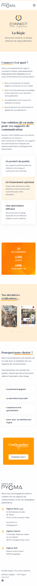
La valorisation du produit (17, 398)
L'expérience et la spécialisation (13, 409)
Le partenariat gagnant (16, 389)
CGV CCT (5, 577)
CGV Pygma (21, 574)
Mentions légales (8, 574)
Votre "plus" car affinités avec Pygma (18, 421)
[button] (32, 316)
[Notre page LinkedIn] (3, 580)
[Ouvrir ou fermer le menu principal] (34, 5)
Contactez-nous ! (18, 457)
